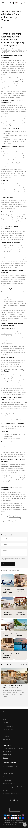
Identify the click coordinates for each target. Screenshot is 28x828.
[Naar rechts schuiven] (17, 702)
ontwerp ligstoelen (7, 780)
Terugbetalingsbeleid (6, 822)
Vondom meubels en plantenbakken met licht (13, 787)
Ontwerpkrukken (7, 634)
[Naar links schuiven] (10, 702)
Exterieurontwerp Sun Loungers (7, 655)
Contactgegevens (23, 824)
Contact (4, 719)
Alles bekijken (24, 664)
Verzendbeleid (6, 736)
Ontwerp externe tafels (7, 613)
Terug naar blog (15, 527)
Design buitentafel (7, 776)
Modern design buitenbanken (7, 592)
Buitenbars (20, 654)
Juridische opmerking (8, 726)
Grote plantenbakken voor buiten (10, 766)
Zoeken (4, 716)
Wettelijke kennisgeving (14, 824)
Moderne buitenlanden (20, 590)
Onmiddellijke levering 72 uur (9, 783)
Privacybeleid (14, 822)
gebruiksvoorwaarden (8, 729)
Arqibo (9, 820)
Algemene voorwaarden (22, 822)
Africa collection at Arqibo (15, 517)
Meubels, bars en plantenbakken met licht (12, 793)
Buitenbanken (6, 790)
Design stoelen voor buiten (9, 770)
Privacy (4, 732)
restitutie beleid (6, 739)
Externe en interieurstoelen (20, 614)
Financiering (6, 722)
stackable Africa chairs (6, 333)
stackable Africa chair (8, 169)
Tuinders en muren (20, 634)
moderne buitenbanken (8, 773)
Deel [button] (3, 27)
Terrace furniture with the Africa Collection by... (13, 686)
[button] (3, 3)
